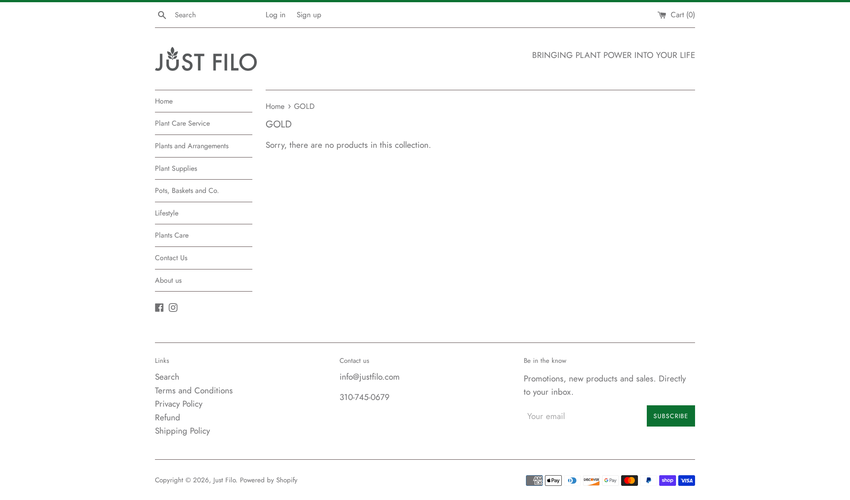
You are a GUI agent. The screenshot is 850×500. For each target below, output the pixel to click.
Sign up (309, 14)
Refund (167, 417)
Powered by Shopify (269, 480)
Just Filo (224, 480)
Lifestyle (166, 213)
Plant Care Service (182, 123)
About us (168, 280)
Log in (276, 14)
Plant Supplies (176, 168)
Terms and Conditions (194, 390)
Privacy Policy (178, 404)
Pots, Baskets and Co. (187, 190)
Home (164, 101)
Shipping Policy (182, 431)
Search (167, 377)
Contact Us (171, 258)
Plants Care (172, 235)
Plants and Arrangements (191, 146)
